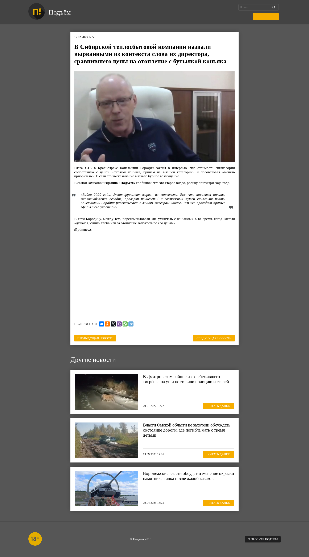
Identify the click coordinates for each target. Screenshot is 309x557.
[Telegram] (130, 323)
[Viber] (119, 323)
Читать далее (219, 406)
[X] (113, 323)
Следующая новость (214, 338)
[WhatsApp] (125, 323)
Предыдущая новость (95, 338)
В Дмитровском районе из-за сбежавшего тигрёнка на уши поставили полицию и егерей (186, 379)
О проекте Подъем (263, 539)
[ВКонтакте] (101, 323)
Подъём (60, 12)
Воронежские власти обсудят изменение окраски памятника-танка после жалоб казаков (188, 476)
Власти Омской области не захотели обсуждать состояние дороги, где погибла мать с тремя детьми (186, 430)
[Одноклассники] (107, 323)
